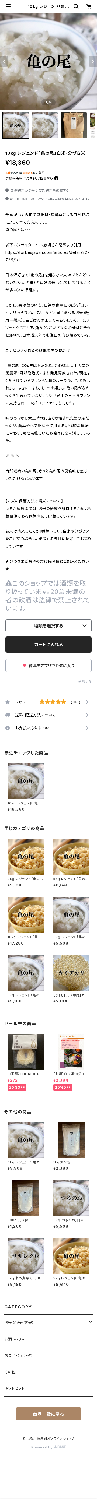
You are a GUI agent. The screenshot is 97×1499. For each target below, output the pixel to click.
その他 (10, 1372)
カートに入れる (48, 644)
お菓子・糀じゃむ (18, 1355)
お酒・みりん (14, 1339)
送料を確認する (57, 190)
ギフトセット (14, 1388)
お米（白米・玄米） (19, 1322)
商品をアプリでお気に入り (51, 665)
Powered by (42, 1447)
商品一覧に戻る (48, 1414)
